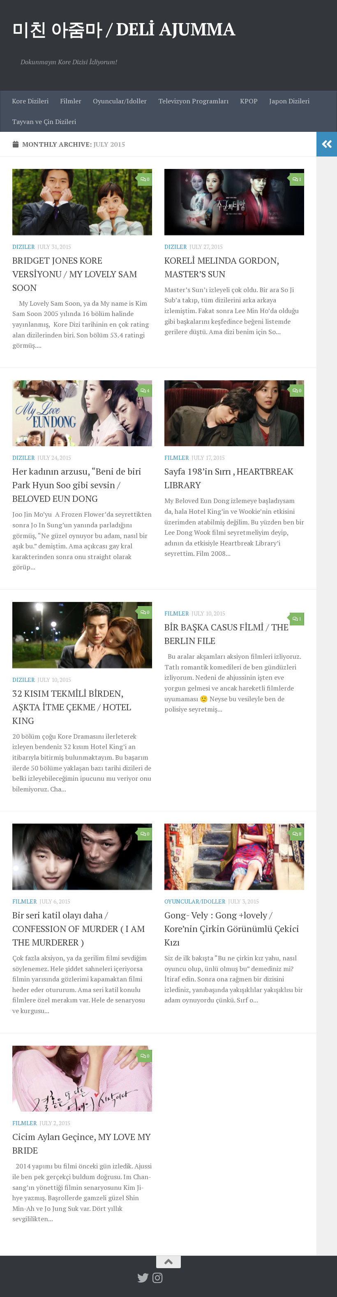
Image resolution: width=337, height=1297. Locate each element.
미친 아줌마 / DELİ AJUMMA (123, 28)
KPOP (249, 100)
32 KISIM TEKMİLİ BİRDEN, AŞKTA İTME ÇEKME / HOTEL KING (71, 706)
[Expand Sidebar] (326, 144)
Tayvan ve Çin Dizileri (44, 121)
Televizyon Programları (193, 100)
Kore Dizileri (30, 100)
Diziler (23, 247)
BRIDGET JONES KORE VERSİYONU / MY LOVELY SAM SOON (74, 273)
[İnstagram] (158, 1278)
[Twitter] (143, 1278)
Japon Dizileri (289, 100)
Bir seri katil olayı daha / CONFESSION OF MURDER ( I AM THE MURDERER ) (78, 928)
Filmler (70, 100)
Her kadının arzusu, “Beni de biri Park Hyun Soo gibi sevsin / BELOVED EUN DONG (76, 484)
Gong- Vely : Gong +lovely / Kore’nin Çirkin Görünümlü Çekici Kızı (231, 928)
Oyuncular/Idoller (120, 100)
